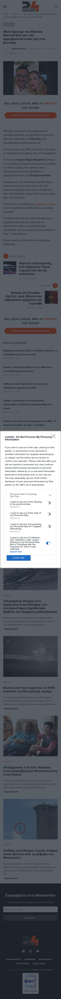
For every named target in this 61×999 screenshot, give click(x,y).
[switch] (48, 502)
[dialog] (30, 499)
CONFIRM (19, 558)
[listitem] (30, 495)
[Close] (55, 437)
